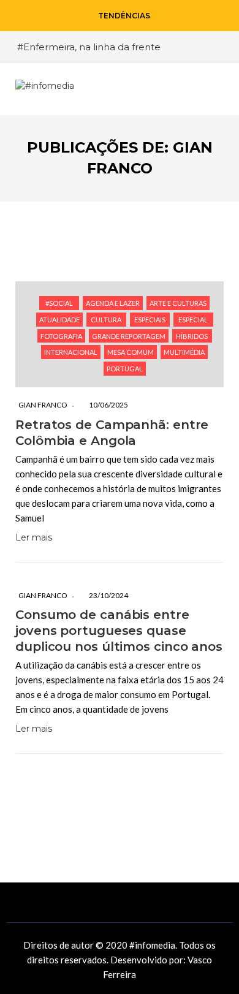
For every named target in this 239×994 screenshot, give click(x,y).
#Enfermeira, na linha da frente (89, 47)
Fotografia (61, 336)
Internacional (70, 352)
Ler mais (33, 537)
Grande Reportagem (128, 336)
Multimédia (184, 352)
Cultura (106, 320)
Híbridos (192, 336)
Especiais (149, 320)
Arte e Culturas (178, 303)
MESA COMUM (130, 352)
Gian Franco (42, 404)
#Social (59, 303)
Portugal (125, 369)
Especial (193, 320)
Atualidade (59, 320)
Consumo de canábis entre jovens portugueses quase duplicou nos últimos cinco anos (118, 630)
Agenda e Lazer (113, 303)
